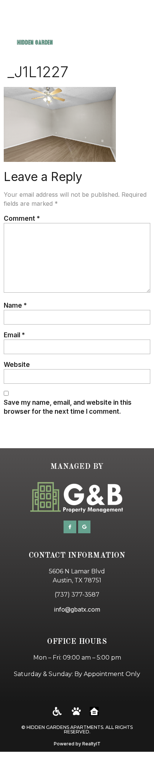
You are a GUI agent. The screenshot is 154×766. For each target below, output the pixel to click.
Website (17, 364)
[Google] (84, 527)
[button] (139, 30)
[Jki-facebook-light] (70, 527)
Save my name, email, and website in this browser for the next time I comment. (68, 406)
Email (14, 335)
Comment (22, 218)
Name (15, 305)
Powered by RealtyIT (77, 744)
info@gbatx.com (77, 609)
